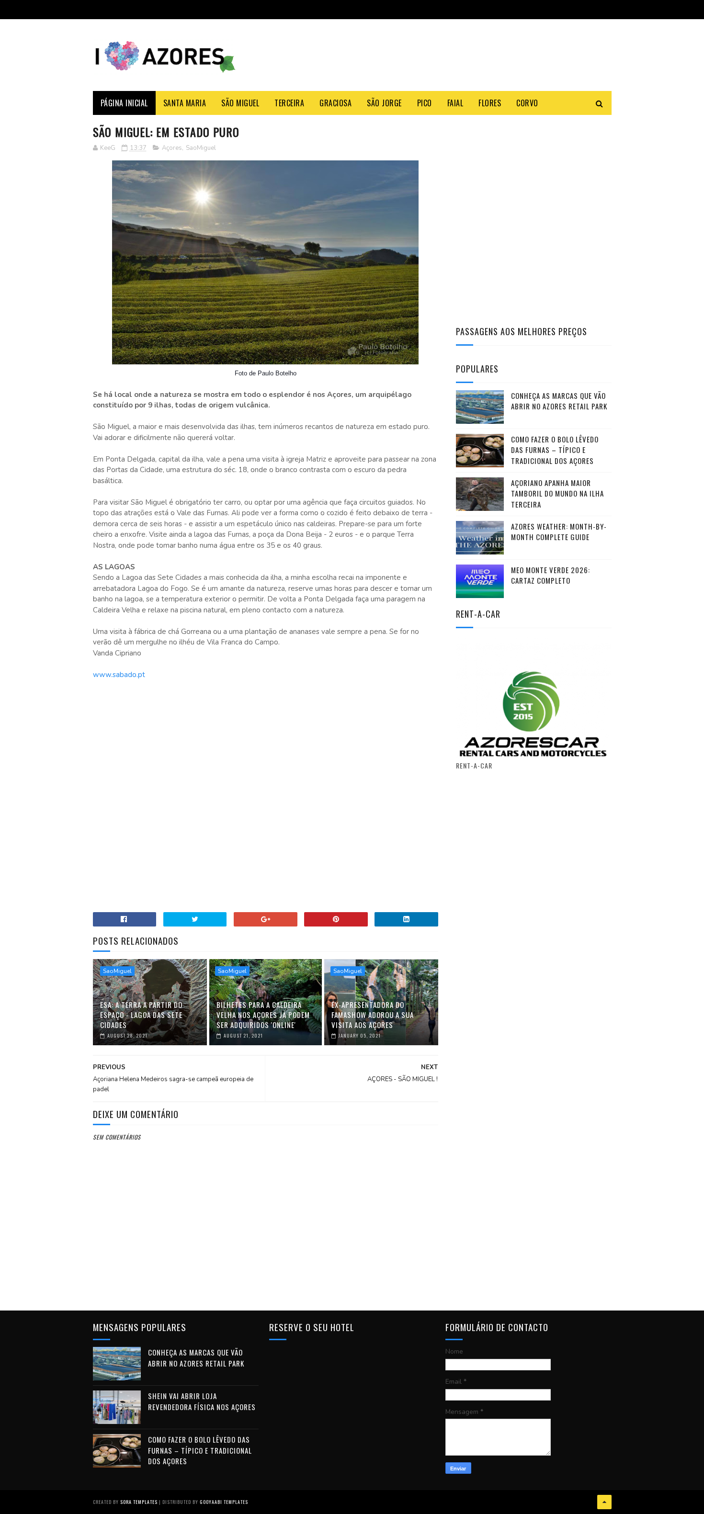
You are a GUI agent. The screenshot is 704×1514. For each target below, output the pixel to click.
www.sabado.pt (119, 674)
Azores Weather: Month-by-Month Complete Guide (559, 531)
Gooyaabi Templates (224, 1501)
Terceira (289, 103)
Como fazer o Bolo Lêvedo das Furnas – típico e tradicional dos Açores (555, 450)
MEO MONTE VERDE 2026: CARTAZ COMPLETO (550, 575)
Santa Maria (184, 103)
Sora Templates (139, 1501)
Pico (424, 103)
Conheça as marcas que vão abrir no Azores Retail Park (559, 401)
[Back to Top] (604, 1502)
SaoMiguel (201, 148)
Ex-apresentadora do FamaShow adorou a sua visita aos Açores (372, 1014)
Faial (455, 103)
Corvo (527, 103)
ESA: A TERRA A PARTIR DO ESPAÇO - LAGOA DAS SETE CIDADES (141, 1014)
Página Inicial (124, 103)
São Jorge (384, 103)
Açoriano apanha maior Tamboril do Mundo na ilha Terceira (557, 493)
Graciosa (335, 103)
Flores (489, 103)
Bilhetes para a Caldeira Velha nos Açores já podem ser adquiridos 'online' (263, 1014)
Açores (172, 148)
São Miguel (240, 103)
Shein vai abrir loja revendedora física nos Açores (202, 1401)
